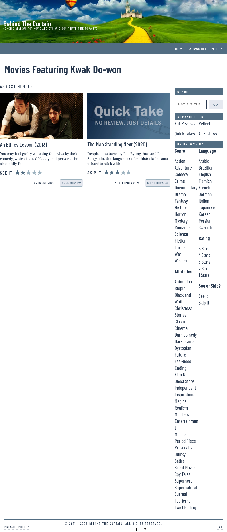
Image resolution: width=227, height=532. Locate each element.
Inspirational (185, 394)
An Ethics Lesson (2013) (23, 144)
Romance (182, 227)
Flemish (205, 181)
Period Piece (185, 441)
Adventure (183, 167)
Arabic (204, 161)
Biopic (180, 288)
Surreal (181, 494)
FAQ (220, 527)
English (205, 174)
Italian (204, 201)
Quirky (180, 454)
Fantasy (181, 201)
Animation (183, 281)
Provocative (184, 447)
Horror (180, 214)
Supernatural (186, 487)
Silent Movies (185, 467)
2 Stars (204, 268)
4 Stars (204, 255)
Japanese (207, 207)
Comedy (181, 174)
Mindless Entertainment (186, 420)
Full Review (71, 183)
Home (179, 49)
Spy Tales (182, 474)
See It (203, 296)
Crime (180, 181)
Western (181, 260)
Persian (205, 221)
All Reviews (208, 133)
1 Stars (204, 275)
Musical (181, 434)
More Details (157, 183)
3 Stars (204, 261)
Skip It (204, 302)
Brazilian (206, 167)
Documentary (186, 187)
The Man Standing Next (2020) (117, 144)
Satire (180, 461)
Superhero (183, 481)
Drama (180, 194)
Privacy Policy (16, 527)
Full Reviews (185, 123)
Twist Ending (185, 507)
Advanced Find (203, 49)
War (178, 254)
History (181, 207)
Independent (185, 388)
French (204, 187)
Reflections (208, 123)
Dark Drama (184, 341)
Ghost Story (184, 381)
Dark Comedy (186, 334)
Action (180, 161)
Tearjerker (183, 500)
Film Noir (182, 374)
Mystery (181, 221)
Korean (205, 214)
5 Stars (204, 248)
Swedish (205, 227)
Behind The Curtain (27, 23)
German (205, 194)
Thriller (181, 247)
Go (215, 104)
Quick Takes (185, 133)
